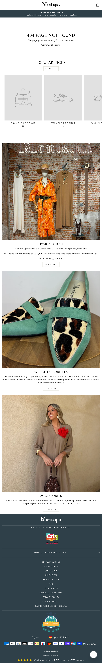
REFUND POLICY (51, 579)
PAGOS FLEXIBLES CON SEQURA (51, 606)
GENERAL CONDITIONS (50, 592)
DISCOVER (51, 388)
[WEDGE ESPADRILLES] (51, 319)
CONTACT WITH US (50, 562)
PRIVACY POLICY (51, 597)
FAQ (51, 584)
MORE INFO (51, 264)
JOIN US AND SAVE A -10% (50, 553)
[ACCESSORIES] (51, 443)
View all (51, 69)
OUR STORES (51, 570)
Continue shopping (51, 44)
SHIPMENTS (51, 575)
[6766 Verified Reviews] (51, 632)
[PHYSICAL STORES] (51, 191)
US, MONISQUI (51, 566)
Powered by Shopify (51, 655)
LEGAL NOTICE (51, 588)
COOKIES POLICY (51, 601)
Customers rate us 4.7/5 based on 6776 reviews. (59, 660)
